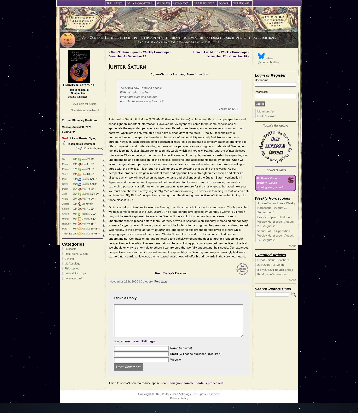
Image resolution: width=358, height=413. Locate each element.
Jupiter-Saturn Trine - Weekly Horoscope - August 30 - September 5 (276, 208)
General (69, 258)
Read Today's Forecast (171, 273)
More (292, 246)
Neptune (66, 223)
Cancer (85, 179)
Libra (84, 174)
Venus (65, 174)
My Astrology (72, 263)
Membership (265, 111)
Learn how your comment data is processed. (192, 383)
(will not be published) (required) (195, 353)
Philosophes (71, 268)
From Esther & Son (76, 253)
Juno (64, 194)
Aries (84, 164)
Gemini (85, 218)
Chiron (65, 214)
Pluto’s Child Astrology (176, 394)
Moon (65, 164)
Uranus (66, 218)
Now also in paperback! (85, 110)
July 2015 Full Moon (270, 264)
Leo (83, 204)
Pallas (65, 189)
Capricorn (87, 194)
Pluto (64, 228)
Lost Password (267, 116)
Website (175, 359)
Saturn (65, 209)
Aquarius (85, 228)
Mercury (66, 169)
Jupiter (65, 204)
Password (261, 91)
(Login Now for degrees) (89, 148)
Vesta (65, 199)
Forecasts (70, 248)
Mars (64, 179)
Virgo (84, 159)
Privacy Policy (179, 398)
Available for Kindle (84, 103)
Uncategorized (73, 278)
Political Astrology (75, 273)
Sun (64, 159)
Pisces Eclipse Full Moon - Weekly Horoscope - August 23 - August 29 (275, 221)
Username (261, 80)
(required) (181, 348)
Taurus (85, 214)
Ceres (65, 184)
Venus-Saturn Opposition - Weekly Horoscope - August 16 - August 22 (275, 235)
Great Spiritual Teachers (273, 260)
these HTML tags (143, 341)
